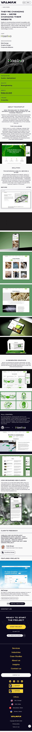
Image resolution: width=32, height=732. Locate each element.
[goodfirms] (16, 691)
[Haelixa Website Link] (16, 36)
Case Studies (16, 656)
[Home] (8, 2)
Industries (16, 652)
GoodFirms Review (9, 552)
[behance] (22, 681)
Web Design (5, 43)
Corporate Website (7, 47)
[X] (18, 681)
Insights (16, 664)
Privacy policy (16, 724)
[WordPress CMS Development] (13, 428)
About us (16, 660)
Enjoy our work (6, 93)
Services (16, 648)
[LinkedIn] (10, 681)
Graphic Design (6, 45)
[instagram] (14, 681)
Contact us (16, 669)
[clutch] (16, 686)
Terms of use (16, 727)
